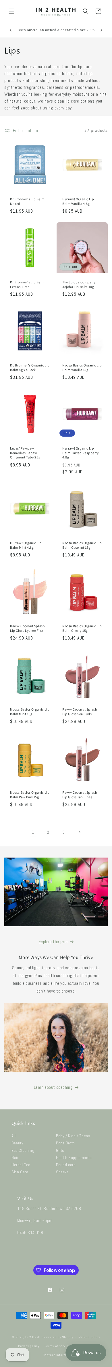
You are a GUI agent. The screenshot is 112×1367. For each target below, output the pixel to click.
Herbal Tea (20, 1164)
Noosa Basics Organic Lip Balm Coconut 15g (82, 545)
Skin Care (19, 1171)
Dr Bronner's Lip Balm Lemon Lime (27, 284)
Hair (14, 1157)
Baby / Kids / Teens (73, 1135)
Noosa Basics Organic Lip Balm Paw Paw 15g (29, 794)
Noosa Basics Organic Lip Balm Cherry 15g (82, 628)
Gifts (60, 1150)
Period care (66, 1164)
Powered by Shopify (58, 1337)
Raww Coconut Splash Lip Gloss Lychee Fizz (27, 628)
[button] (11, 11)
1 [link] (33, 832)
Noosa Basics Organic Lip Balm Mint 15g (29, 711)
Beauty (17, 1143)
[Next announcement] (101, 30)
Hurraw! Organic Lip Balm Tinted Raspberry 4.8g (80, 452)
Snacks (62, 1171)
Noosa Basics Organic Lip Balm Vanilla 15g (82, 367)
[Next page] (79, 832)
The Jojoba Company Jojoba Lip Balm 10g (79, 284)
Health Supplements (74, 1157)
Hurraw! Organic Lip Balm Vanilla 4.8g (78, 201)
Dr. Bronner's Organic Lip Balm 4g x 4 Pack (30, 367)
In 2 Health (34, 1337)
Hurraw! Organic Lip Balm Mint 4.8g (26, 545)
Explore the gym (53, 941)
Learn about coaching (53, 1087)
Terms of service (57, 1346)
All (13, 1135)
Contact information (58, 1355)
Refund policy (89, 1337)
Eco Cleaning (22, 1150)
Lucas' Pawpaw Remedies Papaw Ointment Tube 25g (25, 452)
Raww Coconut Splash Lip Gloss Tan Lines (79, 794)
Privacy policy (28, 1346)
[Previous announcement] (10, 30)
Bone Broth (65, 1143)
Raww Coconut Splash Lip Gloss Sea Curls (79, 711)
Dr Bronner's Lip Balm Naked (27, 201)
